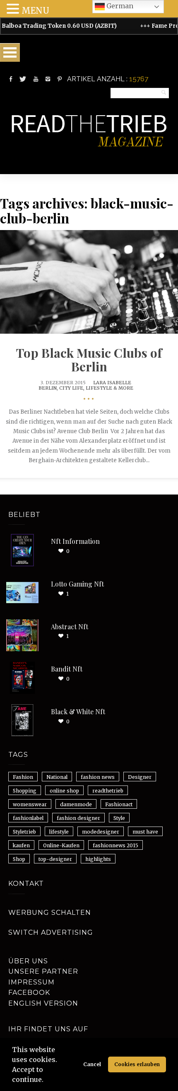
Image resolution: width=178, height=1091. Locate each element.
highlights (98, 859)
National (56, 777)
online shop (64, 791)
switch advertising (50, 932)
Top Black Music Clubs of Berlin (89, 359)
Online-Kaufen (61, 845)
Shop (19, 859)
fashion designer (78, 818)
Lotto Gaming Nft (77, 583)
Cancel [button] (92, 1064)
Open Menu (10, 52)
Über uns (28, 961)
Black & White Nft (78, 711)
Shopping (24, 791)
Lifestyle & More (109, 388)
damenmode (76, 804)
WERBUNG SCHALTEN (49, 912)
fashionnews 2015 (115, 845)
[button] (46, 1080)
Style (119, 818)
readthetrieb (107, 791)
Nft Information (75, 541)
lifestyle (59, 832)
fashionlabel (28, 818)
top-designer (55, 859)
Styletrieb (24, 832)
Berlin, (48, 388)
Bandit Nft (66, 668)
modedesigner (100, 832)
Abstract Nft (69, 626)
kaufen (21, 845)
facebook (29, 992)
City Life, (72, 388)
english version (43, 1003)
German (119, 6)
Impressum (31, 982)
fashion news (98, 777)
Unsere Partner (43, 971)
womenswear (30, 804)
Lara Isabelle (112, 382)
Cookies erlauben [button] (137, 1064)
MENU (35, 10)
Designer (140, 777)
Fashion (23, 777)
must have (145, 832)
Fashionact (118, 804)
